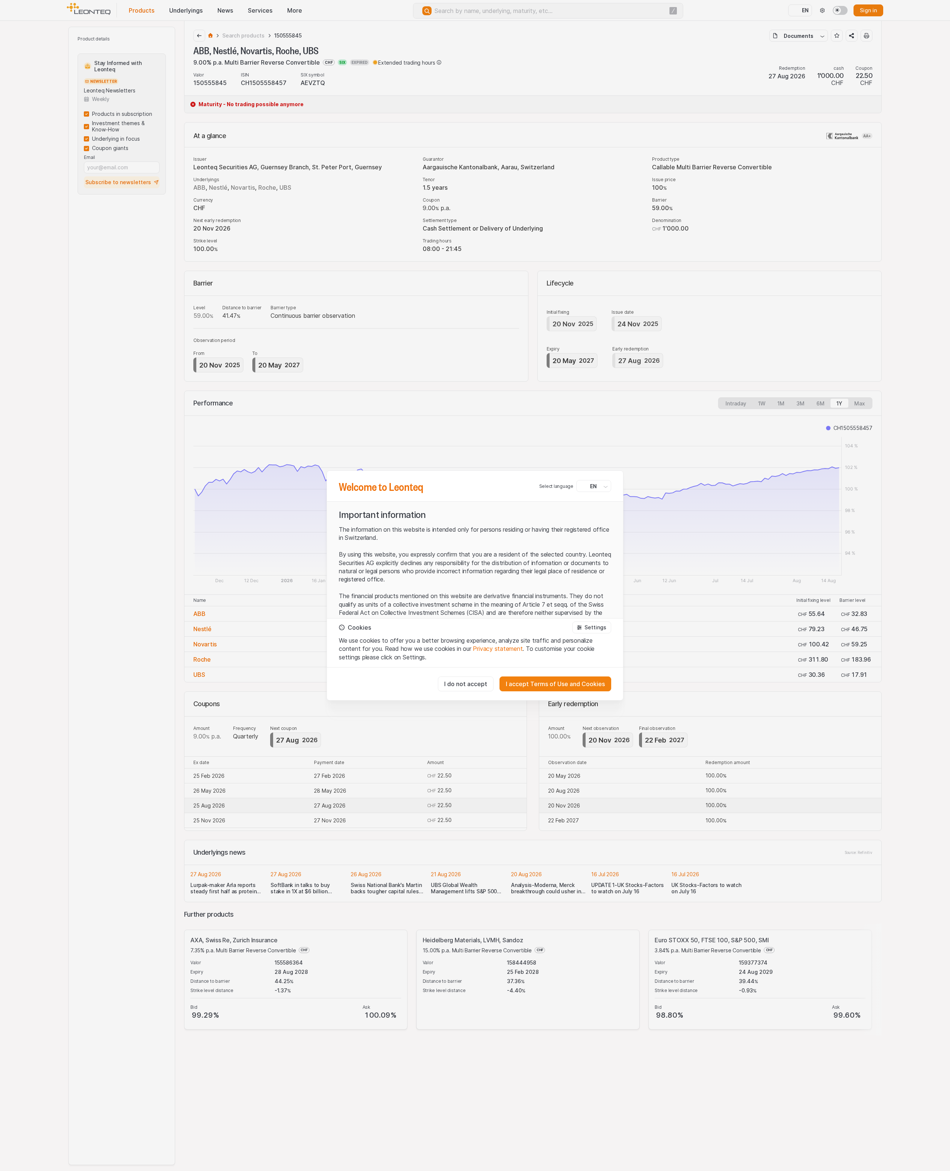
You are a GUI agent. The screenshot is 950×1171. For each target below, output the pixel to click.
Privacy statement (497, 648)
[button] (591, 627)
